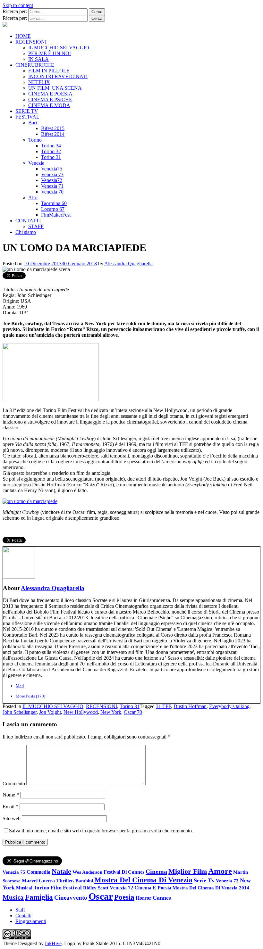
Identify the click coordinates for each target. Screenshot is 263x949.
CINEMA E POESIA (50, 93)
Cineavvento (70, 897)
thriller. (65, 880)
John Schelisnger (20, 712)
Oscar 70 (133, 712)
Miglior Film (187, 871)
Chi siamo (25, 232)
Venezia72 (51, 180)
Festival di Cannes (124, 872)
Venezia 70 (52, 191)
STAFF (36, 226)
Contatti (23, 915)
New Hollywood (81, 712)
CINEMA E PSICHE (50, 99)
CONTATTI (28, 220)
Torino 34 (51, 145)
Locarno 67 (52, 209)
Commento (14, 783)
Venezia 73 (52, 174)
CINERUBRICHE (34, 65)
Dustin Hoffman (190, 706)
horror (143, 898)
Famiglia (39, 897)
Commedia (38, 872)
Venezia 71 (52, 186)
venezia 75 (14, 872)
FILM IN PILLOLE (49, 70)
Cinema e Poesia (152, 888)
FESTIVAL (27, 117)
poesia (124, 897)
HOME (23, 36)
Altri (33, 197)
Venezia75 (51, 168)
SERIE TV (26, 111)
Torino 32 (51, 151)
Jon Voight (50, 712)
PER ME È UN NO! (49, 53)
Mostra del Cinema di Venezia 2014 (211, 887)
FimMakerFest (56, 215)
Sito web (12, 818)
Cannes (162, 898)
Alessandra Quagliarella (128, 263)
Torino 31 (51, 157)
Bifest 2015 (52, 128)
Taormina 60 (54, 203)
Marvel (30, 881)
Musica (13, 897)
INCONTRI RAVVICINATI (58, 76)
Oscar (101, 896)
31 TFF (163, 706)
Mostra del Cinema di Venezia (143, 880)
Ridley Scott (95, 887)
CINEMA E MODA (49, 105)
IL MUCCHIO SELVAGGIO (58, 47)
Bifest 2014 (52, 134)
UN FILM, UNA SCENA (55, 88)
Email (10, 806)
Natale (61, 871)
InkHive (53, 943)
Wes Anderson (87, 872)
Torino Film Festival (58, 888)
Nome (11, 794)
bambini (84, 880)
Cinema (156, 871)
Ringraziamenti (30, 921)
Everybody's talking (229, 706)
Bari (32, 122)
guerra (47, 880)
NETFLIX (39, 82)
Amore (220, 871)
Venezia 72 (121, 887)
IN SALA (38, 59)
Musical (24, 887)
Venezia (36, 163)
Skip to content (18, 5)
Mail (20, 685)
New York (110, 712)
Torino (35, 140)
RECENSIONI (31, 42)
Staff (20, 909)
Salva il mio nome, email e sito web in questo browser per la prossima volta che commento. (101, 830)
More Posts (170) (30, 696)
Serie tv (204, 880)
